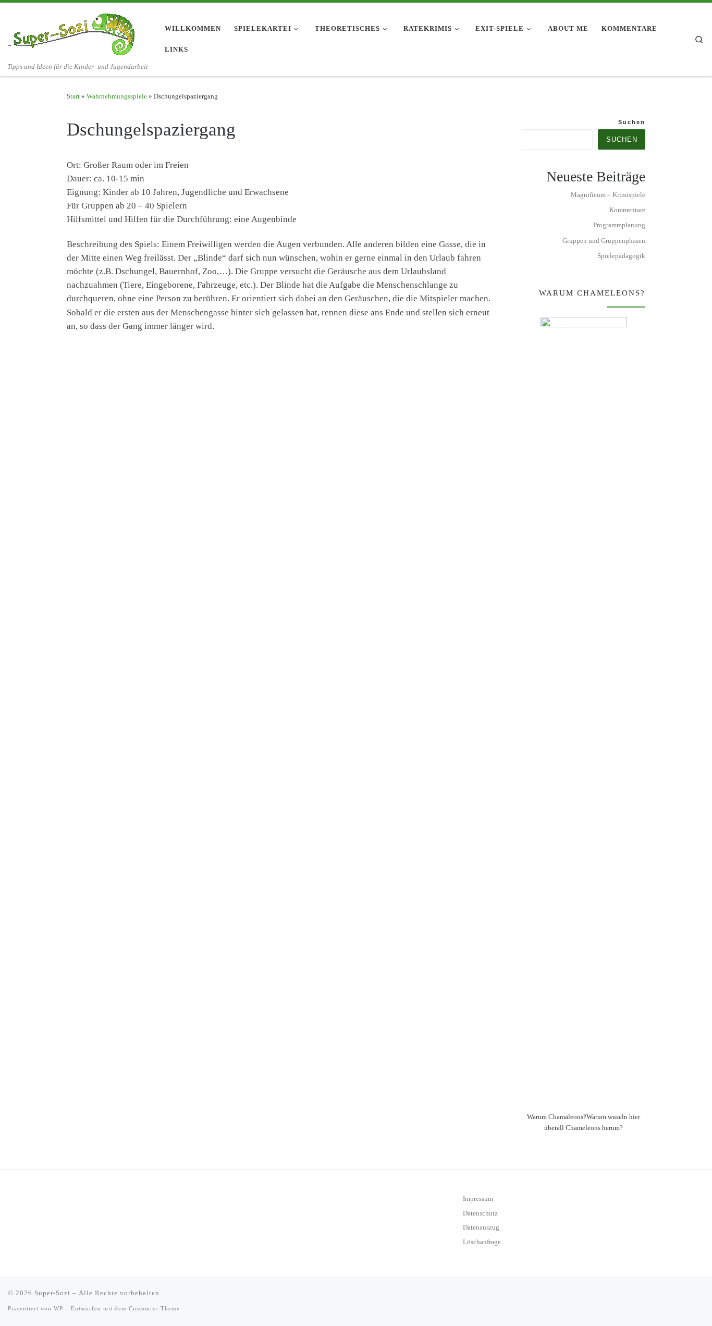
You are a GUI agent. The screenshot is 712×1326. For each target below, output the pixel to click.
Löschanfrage (482, 1242)
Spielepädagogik (621, 256)
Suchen (631, 122)
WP (58, 1308)
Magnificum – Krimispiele (608, 195)
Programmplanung (619, 225)
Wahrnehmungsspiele (117, 96)
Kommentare (627, 210)
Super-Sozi (52, 1293)
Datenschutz (480, 1213)
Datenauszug (481, 1227)
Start (73, 96)
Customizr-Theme (154, 1308)
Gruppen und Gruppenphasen (603, 240)
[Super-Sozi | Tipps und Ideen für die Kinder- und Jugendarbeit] (73, 32)
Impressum (478, 1198)
